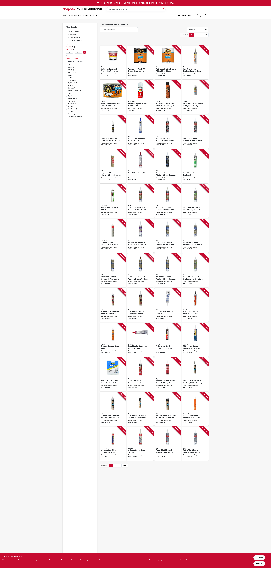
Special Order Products (75, 40)
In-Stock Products (74, 37)
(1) (71, 96)
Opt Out (259, 564)
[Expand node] (66, 61)
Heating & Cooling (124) (75, 61)
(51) (71, 67)
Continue (259, 557)
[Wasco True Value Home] (69, 9)
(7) (71, 75)
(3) (71, 85)
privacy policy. (126, 560)
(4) (72, 83)
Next (205, 35)
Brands (85, 16)
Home (65, 16)
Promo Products (73, 31)
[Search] (163, 9)
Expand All (77, 58)
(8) (72, 72)
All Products (72, 34)
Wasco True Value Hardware (89, 9)
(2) (71, 88)
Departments (74, 16)
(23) (71, 70)
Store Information (183, 16)
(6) (72, 80)
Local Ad (93, 16)
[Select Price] (84, 52)
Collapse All (69, 58)
